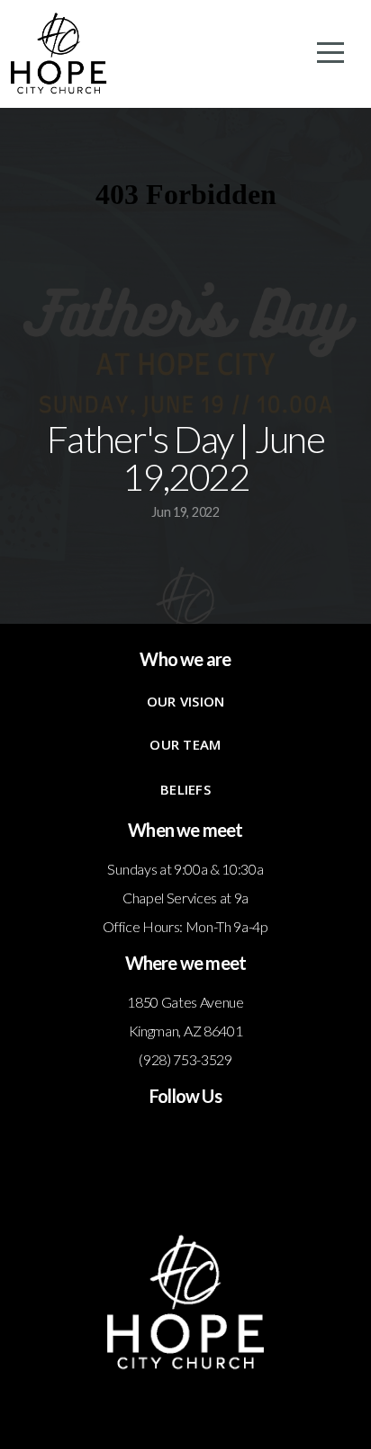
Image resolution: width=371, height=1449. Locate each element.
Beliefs (185, 789)
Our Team (185, 744)
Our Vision (186, 701)
